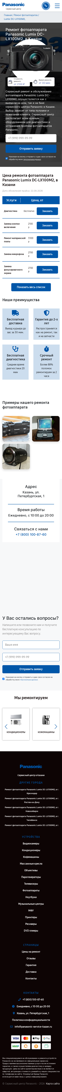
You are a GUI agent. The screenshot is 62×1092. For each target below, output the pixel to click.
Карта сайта (53, 1083)
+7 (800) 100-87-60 (31, 534)
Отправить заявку (31, 148)
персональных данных (32, 159)
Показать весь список (31, 287)
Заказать (47, 211)
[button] (6, 726)
